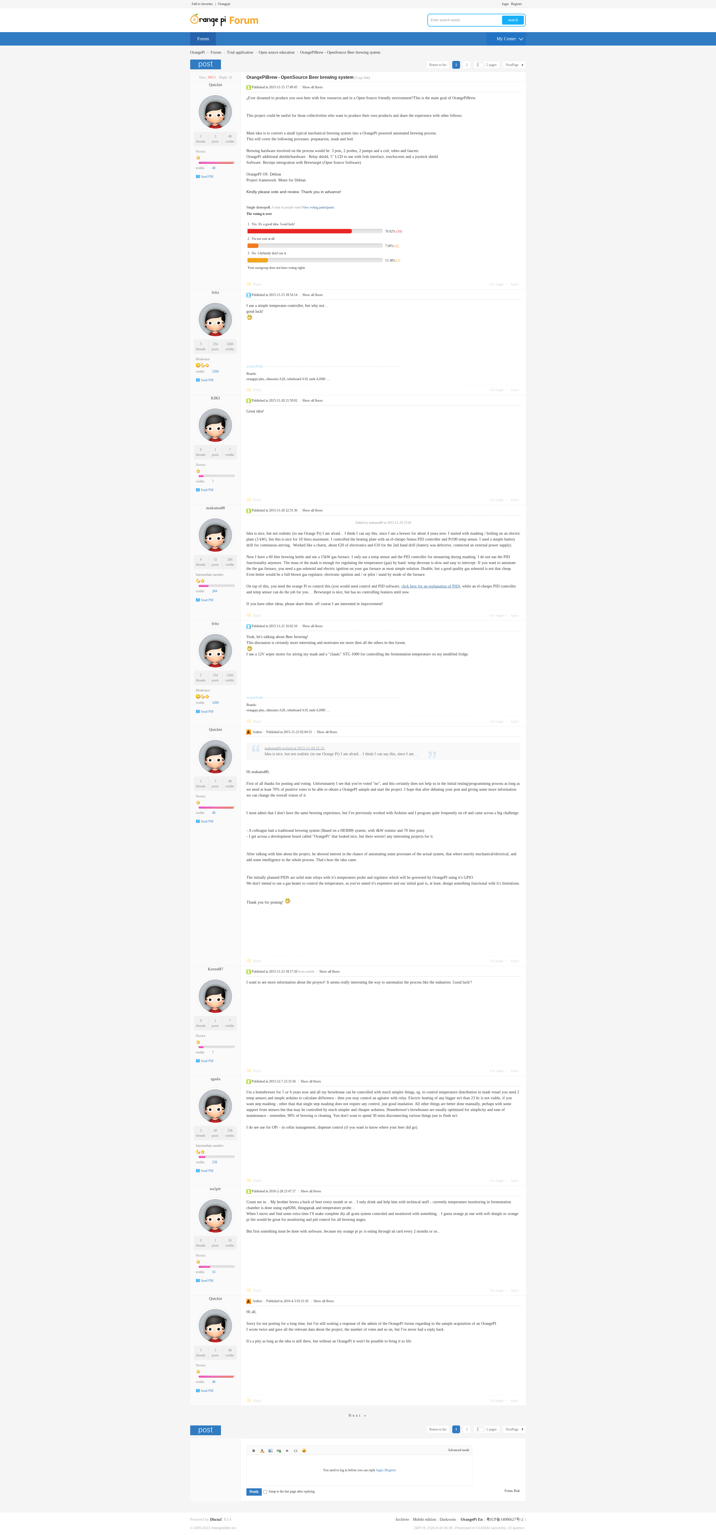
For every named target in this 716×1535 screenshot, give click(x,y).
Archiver (402, 1519)
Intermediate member (209, 575)
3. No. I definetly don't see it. (267, 253)
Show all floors (312, 87)
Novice (200, 151)
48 (230, 136)
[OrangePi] (227, 25)
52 (215, 560)
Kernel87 (215, 969)
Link (279, 1450)
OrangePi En (472, 1519)
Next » (358, 1415)
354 (215, 344)
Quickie (215, 85)
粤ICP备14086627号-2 (504, 1519)
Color (262, 1450)
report (515, 284)
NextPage (512, 65)
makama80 (215, 508)
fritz (215, 292)
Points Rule (512, 1491)
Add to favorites (202, 4)
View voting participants (318, 207)
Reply (257, 284)
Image (270, 1450)
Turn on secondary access (524, 3)
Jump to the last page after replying (291, 1491)
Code (295, 1450)
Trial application (240, 52)
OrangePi (197, 52)
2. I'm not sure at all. (261, 239)
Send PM (207, 177)
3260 (230, 344)
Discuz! (216, 1519)
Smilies (304, 1450)
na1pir (215, 1189)
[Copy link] (362, 78)
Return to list (437, 65)
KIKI (215, 398)
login (505, 4)
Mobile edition (424, 1519)
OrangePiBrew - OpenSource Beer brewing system (340, 52)
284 (229, 560)
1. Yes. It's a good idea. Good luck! (271, 224)
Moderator (203, 359)
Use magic (497, 284)
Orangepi (224, 4)
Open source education (277, 52)
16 (230, 1240)
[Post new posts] (206, 64)
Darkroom (448, 1519)
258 (229, 1131)
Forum (203, 38)
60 (215, 1131)
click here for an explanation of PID (430, 586)
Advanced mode (458, 1450)
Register (516, 4)
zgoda (215, 1079)
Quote (287, 1450)
